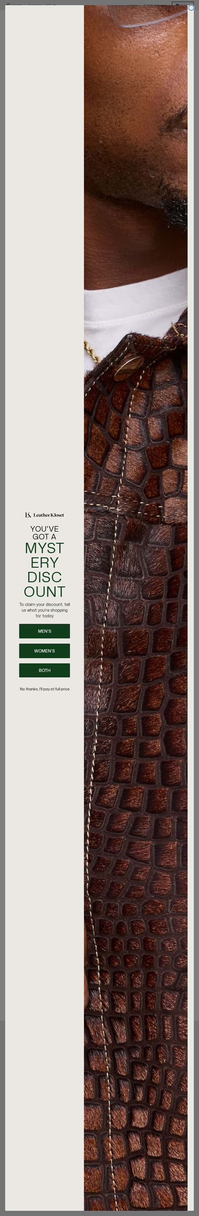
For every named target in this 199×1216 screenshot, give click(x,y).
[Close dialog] (191, 7)
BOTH (45, 670)
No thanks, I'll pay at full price (44, 689)
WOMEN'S (44, 651)
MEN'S (44, 631)
